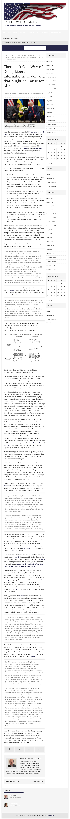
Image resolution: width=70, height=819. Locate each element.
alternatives (29, 139)
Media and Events (42, 33)
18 (48, 156)
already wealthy (38, 580)
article (17, 557)
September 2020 (51, 89)
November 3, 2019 (11, 93)
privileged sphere (36, 443)
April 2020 (49, 105)
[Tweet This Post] (19, 749)
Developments (56, 33)
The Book (23, 33)
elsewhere (38, 148)
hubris (42, 559)
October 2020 (50, 85)
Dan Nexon (23, 93)
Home (15, 33)
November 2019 (51, 124)
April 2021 (49, 61)
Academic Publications (10, 38)
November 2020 (51, 81)
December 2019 (51, 120)
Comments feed (51, 182)
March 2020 (50, 109)
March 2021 (49, 65)
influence (7, 445)
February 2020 (50, 112)
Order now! (7, 33)
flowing (6, 580)
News (13, 55)
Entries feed (50, 178)
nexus (21, 596)
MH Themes (50, 815)
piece (12, 290)
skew (18, 589)
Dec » (52, 163)
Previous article (12, 781)
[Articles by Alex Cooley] (6, 806)
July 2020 (49, 93)
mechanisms (26, 548)
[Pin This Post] (29, 749)
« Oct (48, 163)
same (26, 148)
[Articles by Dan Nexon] (6, 798)
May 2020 (49, 101)
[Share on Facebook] (9, 749)
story (6, 486)
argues (32, 656)
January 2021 (50, 73)
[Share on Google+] (39, 749)
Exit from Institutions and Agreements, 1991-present (19, 42)
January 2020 (50, 116)
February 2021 (50, 69)
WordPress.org (51, 186)
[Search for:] (35, 48)
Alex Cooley (14, 804)
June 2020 (49, 97)
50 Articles (38, 759)
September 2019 (51, 132)
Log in (48, 174)
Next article (38, 781)
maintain (15, 550)
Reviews (31, 33)
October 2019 (50, 128)
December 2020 (51, 77)
